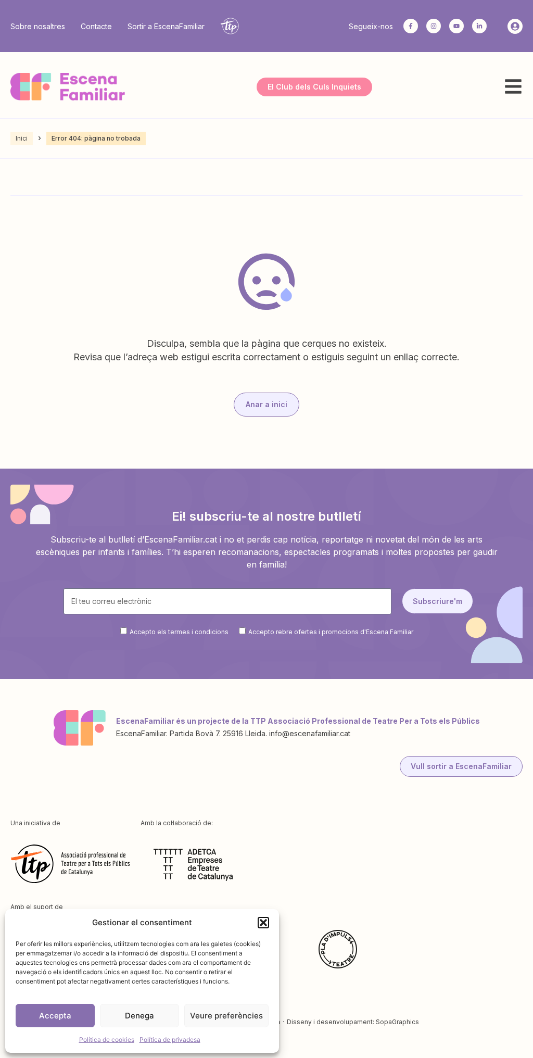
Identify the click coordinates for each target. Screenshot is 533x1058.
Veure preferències (226, 1016)
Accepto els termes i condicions (179, 631)
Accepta (55, 1016)
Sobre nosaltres (37, 26)
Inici (22, 138)
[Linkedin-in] (479, 26)
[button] (263, 922)
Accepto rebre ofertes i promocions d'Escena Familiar (330, 631)
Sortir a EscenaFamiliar (166, 26)
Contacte (96, 26)
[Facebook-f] (410, 26)
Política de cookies (106, 1039)
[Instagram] (433, 26)
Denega (139, 1016)
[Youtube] (456, 26)
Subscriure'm (437, 601)
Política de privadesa (169, 1039)
